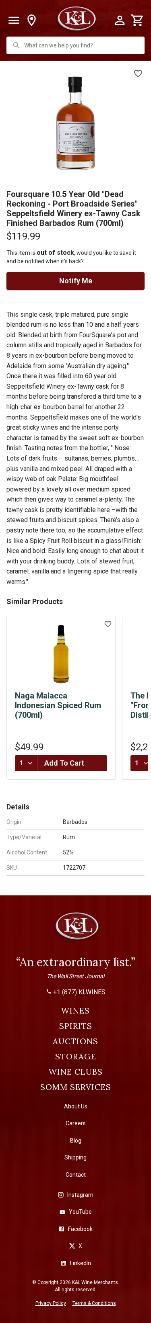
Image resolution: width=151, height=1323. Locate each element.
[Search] (16, 45)
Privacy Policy (50, 1303)
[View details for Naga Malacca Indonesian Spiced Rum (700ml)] (61, 654)
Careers (76, 1123)
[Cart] (137, 20)
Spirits (75, 1026)
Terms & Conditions (94, 1303)
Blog (75, 1140)
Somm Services (75, 1087)
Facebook (80, 1229)
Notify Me (75, 280)
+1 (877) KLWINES (79, 992)
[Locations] (31, 20)
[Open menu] (13, 20)
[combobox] (76, 45)
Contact (76, 1174)
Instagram (80, 1195)
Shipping (75, 1157)
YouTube (80, 1211)
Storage (75, 1056)
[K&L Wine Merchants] (76, 929)
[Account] (119, 20)
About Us (75, 1106)
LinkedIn (80, 1263)
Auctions (75, 1041)
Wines (75, 1010)
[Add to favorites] (138, 73)
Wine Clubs (76, 1071)
